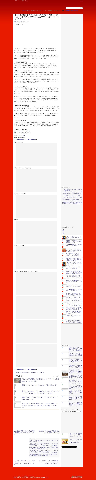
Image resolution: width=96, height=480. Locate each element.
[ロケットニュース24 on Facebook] (72, 0)
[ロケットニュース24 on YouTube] (78, 0)
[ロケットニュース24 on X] (71, 0)
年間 (63, 233)
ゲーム (47, 477)
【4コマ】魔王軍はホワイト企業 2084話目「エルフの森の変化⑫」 (74, 267)
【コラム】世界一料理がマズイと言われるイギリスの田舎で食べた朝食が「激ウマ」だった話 (75, 354)
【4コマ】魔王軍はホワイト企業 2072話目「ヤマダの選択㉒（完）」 (74, 290)
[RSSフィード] (79, 0)
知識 (23, 372)
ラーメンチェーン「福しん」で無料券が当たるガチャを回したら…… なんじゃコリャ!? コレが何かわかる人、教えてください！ (75, 380)
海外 (21, 372)
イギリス (27, 372)
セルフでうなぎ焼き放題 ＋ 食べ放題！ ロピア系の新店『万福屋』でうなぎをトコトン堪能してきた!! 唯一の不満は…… (71, 295)
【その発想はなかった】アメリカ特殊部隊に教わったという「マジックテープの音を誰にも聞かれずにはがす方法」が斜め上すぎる (49, 431)
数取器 (72, 477)
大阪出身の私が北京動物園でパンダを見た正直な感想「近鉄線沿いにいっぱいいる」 (74, 282)
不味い (43, 372)
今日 (63, 229)
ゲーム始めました (74, 10)
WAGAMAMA (20, 131)
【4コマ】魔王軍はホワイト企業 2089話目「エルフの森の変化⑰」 (44, 445)
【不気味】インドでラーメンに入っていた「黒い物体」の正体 (39, 385)
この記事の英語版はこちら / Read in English (25, 139)
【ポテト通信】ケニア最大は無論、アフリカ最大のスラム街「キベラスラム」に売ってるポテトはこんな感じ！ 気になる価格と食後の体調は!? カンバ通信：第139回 (71, 374)
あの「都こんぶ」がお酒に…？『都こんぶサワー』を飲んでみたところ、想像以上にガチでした (72, 193)
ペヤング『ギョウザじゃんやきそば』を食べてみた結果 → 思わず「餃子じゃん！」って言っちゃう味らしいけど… (75, 404)
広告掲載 (38, 477)
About (15, 477)
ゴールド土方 (19, 21)
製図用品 (76, 477)
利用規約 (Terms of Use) (27, 477)
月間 (63, 232)
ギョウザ (31, 372)
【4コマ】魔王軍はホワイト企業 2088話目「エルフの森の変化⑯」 (44, 452)
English (82, 0)
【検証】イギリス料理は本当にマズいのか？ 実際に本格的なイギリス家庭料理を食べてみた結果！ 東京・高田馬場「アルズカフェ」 (40, 405)
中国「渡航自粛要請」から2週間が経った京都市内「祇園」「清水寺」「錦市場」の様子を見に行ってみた (74, 308)
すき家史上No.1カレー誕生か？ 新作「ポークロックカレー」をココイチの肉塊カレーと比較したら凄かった (74, 272)
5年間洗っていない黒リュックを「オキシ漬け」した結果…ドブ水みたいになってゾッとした (74, 237)
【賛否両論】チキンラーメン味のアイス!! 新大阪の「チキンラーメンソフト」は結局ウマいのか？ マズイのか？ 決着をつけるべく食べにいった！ (75, 368)
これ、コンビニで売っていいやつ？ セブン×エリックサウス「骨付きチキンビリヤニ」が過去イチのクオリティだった (72, 277)
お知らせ (19, 477)
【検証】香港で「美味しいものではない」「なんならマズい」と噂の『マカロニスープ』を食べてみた (75, 392)
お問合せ (34, 477)
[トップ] (20, 10)
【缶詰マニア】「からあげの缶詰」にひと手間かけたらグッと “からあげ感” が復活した (75, 360)
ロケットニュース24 (29, 5)
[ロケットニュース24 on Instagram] (75, 0)
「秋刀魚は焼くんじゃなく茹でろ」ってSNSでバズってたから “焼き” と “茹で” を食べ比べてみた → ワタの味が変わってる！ (72, 322)
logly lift (58, 376)
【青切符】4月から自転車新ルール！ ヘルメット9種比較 (73, 316)
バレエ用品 (80, 477)
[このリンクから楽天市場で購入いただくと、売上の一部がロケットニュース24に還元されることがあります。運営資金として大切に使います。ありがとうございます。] (70, 0)
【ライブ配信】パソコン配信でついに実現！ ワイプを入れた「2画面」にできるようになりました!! (72, 197)
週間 (63, 230)
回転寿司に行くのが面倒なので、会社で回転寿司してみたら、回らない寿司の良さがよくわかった (72, 203)
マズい (35, 372)
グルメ (17, 372)
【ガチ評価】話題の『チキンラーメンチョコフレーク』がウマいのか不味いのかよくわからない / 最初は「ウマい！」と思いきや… (75, 386)
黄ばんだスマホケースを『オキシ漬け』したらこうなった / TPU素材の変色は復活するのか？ (73, 312)
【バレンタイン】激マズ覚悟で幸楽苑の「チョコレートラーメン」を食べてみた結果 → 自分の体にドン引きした (75, 398)
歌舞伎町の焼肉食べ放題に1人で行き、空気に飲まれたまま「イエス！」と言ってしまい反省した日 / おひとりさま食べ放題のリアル (72, 299)
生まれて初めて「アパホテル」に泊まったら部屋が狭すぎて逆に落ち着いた (74, 285)
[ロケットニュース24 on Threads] (74, 0)
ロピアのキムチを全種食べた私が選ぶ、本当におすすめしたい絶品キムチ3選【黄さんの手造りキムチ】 (43, 448)
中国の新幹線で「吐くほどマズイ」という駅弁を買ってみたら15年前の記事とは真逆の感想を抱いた (74, 259)
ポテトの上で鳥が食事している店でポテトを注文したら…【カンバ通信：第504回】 (72, 200)
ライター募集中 (67, 10)
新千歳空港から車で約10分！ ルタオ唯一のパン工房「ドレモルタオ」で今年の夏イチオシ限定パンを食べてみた (43, 455)
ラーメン (39, 372)
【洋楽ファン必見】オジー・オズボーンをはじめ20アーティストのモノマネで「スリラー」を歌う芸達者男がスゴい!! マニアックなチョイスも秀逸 (24, 432)
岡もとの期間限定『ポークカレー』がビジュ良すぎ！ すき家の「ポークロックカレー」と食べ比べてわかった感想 (43, 451)
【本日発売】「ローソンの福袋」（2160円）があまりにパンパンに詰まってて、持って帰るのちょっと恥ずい (74, 304)
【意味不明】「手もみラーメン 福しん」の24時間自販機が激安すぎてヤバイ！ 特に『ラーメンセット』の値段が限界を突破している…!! (75, 349)
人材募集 (43, 477)
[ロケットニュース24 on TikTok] (76, 0)
